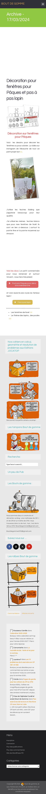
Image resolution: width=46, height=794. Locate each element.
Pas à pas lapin (24, 302)
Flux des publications (14, 747)
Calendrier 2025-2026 (18, 633)
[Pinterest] (29, 546)
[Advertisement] (23, 51)
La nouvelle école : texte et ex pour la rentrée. (22, 650)
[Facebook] (9, 546)
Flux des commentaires (15, 750)
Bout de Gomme (13, 3)
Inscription (10, 740)
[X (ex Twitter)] (22, 546)
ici (21, 152)
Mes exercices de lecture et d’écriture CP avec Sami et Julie (23, 701)
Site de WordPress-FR (14, 753)
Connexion (10, 743)
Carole (16, 679)
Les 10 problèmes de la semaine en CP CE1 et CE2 (22, 662)
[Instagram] (16, 546)
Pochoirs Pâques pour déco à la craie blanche (24, 284)
